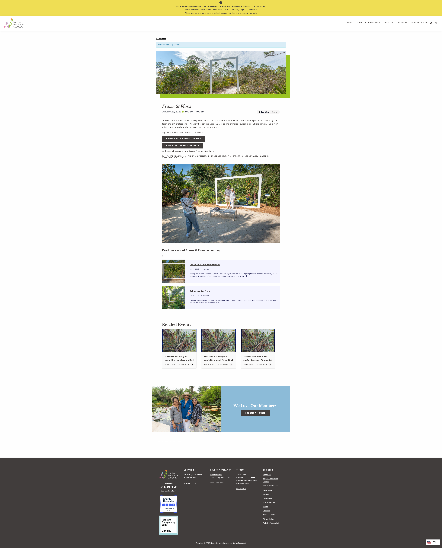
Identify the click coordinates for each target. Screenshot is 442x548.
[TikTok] (175, 487)
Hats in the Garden (271, 486)
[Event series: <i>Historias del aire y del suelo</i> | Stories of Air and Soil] (192, 364)
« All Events (161, 39)
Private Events (269, 515)
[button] (436, 23)
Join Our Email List (168, 491)
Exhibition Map (183, 138)
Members (266, 494)
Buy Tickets (241, 488)
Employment (268, 498)
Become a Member (255, 413)
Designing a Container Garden (205, 264)
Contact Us (168, 484)
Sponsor (266, 510)
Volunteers (267, 490)
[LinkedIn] (172, 487)
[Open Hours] (431, 23)
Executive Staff (269, 502)
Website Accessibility (272, 523)
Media (265, 506)
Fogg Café (267, 474)
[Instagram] (162, 487)
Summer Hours (216, 474)
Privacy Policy (268, 519)
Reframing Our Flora (200, 291)
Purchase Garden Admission (182, 145)
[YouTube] (168, 487)
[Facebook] (165, 487)
